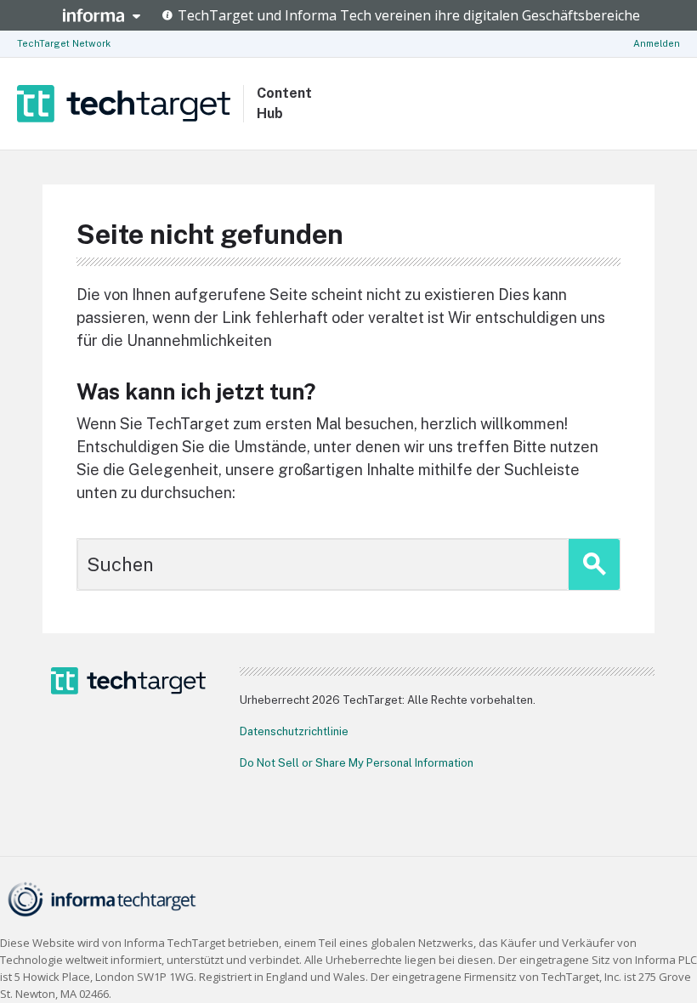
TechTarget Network (63, 43)
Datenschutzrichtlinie (294, 731)
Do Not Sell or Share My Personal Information (356, 762)
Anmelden (656, 43)
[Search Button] (594, 564)
